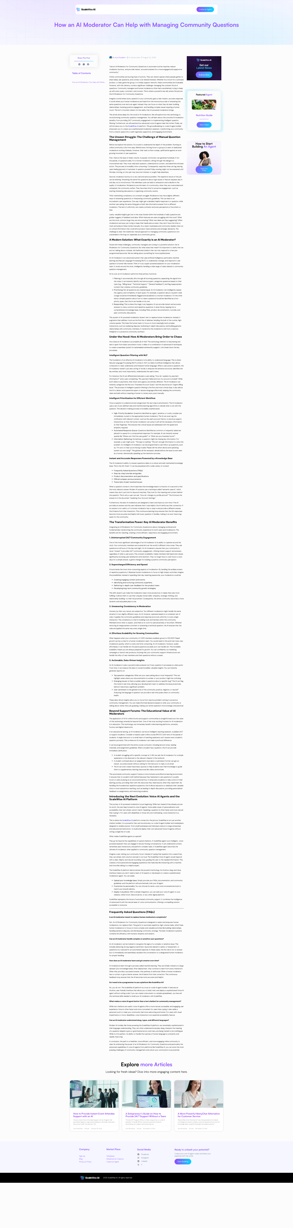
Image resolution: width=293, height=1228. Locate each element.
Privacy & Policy (85, 1162)
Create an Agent (112, 1162)
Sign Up (82, 1156)
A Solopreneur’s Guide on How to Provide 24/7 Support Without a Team (146, 1115)
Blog (81, 1159)
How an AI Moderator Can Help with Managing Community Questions (89, 82)
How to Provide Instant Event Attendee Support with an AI (94, 1115)
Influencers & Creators (114, 1159)
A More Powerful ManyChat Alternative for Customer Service (199, 1115)
